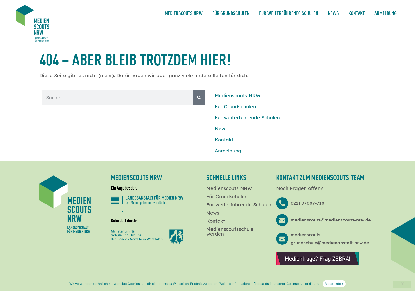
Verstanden (334, 283)
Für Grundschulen (231, 12)
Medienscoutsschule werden (230, 231)
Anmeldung (385, 12)
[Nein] (402, 284)
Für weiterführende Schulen (288, 12)
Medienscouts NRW (184, 12)
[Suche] (199, 97)
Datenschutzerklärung (302, 283)
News (333, 12)
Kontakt (356, 12)
